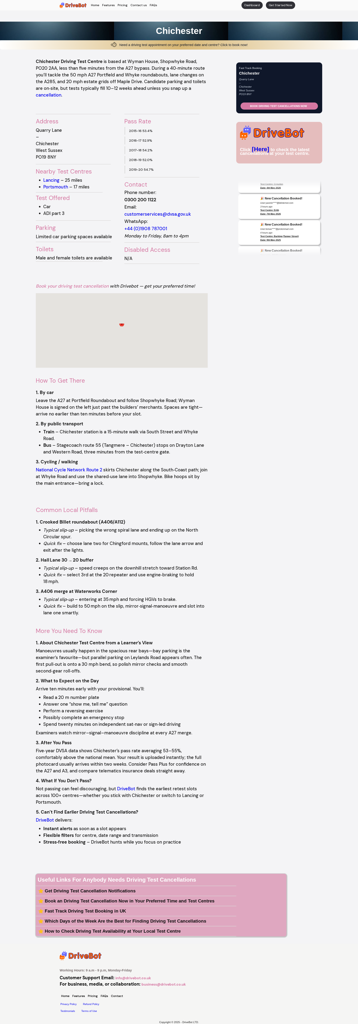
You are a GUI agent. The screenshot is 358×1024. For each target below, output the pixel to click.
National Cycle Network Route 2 (69, 470)
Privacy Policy (68, 1004)
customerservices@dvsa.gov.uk (157, 214)
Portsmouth (55, 187)
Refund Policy (91, 1004)
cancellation (48, 95)
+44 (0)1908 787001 (145, 228)
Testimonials (67, 1010)
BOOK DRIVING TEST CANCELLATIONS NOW (278, 106)
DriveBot (126, 789)
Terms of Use (89, 1010)
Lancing (51, 180)
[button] (121, 327)
